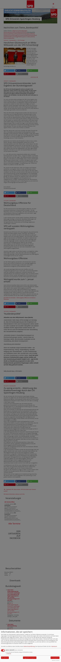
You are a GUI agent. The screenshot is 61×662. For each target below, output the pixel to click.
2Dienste (8, 653)
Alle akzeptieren (55, 657)
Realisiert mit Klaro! (55, 660)
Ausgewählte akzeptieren (29, 657)
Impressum (54, 646)
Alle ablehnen (4, 657)
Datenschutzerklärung (29, 646)
